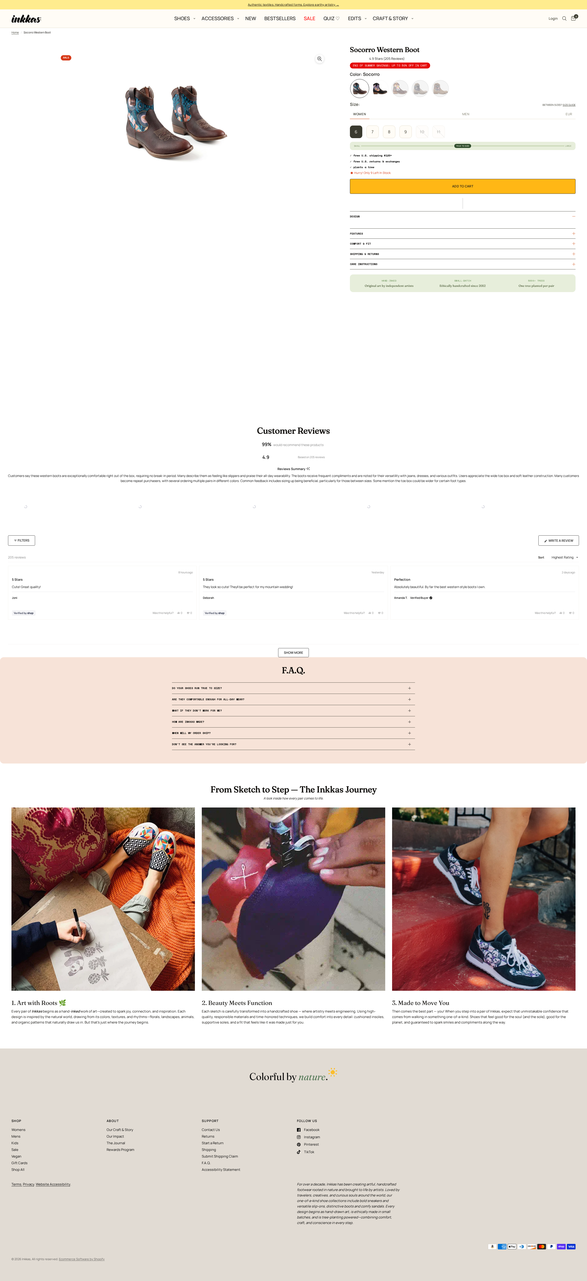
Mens (15, 1136)
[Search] (564, 18)
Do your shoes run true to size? (197, 688)
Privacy (28, 1184)
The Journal (116, 1143)
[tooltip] (308, 469)
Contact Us (211, 1129)
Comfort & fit (360, 244)
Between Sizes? (559, 105)
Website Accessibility (53, 1184)
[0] (572, 18)
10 (422, 131)
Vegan (16, 1156)
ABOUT (113, 1120)
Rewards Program (120, 1149)
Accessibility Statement (221, 1169)
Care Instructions (363, 264)
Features (356, 233)
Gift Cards (19, 1163)
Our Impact (115, 1136)
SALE (309, 18)
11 (438, 131)
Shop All (18, 1169)
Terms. (16, 1184)
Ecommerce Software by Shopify (82, 1259)
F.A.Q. (206, 1163)
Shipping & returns (364, 254)
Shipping (209, 1149)
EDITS (354, 18)
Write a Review (562, 542)
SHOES (182, 18)
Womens (18, 1129)
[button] (463, 203)
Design (355, 216)
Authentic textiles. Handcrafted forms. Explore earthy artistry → (293, 5)
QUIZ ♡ (332, 18)
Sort (541, 557)
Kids (14, 1143)
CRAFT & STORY (390, 18)
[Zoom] (319, 59)
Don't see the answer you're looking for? (204, 744)
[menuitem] (183, 19)
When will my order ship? (191, 733)
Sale (14, 1149)
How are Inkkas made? (188, 722)
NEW (250, 18)
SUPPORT (210, 1120)
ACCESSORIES (218, 18)
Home (15, 32)
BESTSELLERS (280, 18)
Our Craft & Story (120, 1129)
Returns (208, 1136)
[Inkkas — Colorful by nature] (293, 1075)
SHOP (16, 1120)
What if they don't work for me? (197, 710)
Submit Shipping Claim (220, 1156)
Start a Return (213, 1143)
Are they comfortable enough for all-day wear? (208, 699)
